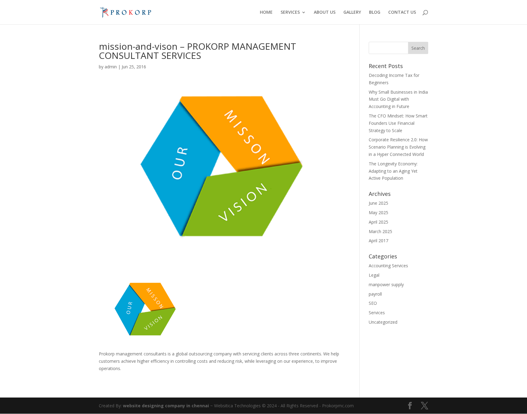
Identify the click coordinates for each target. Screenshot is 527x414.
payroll (375, 294)
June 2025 (378, 203)
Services (377, 312)
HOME (266, 12)
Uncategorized (383, 322)
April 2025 (378, 222)
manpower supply (386, 284)
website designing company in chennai (166, 406)
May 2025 (378, 212)
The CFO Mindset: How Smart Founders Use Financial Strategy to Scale (398, 123)
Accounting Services (388, 265)
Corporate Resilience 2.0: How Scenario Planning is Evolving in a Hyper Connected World (398, 147)
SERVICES (290, 12)
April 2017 (378, 240)
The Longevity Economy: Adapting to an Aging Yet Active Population (393, 171)
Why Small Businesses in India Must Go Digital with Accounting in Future (398, 99)
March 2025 (380, 231)
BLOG (374, 12)
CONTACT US (402, 12)
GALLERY (352, 12)
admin (111, 67)
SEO (373, 303)
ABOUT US (324, 12)
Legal (374, 275)
